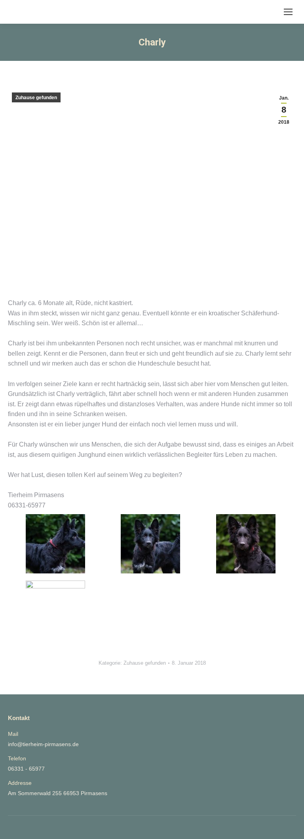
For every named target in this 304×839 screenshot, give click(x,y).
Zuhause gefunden (36, 97)
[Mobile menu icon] (288, 12)
